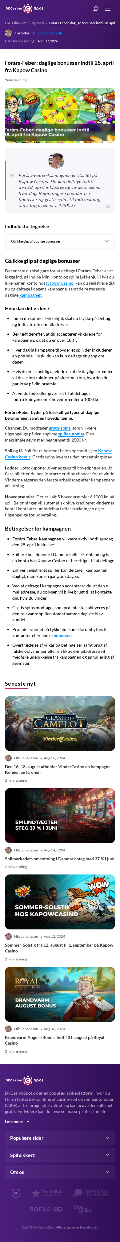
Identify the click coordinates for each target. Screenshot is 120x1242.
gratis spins (59, 427)
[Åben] (106, 241)
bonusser (62, 635)
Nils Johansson (45, 33)
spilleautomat (71, 433)
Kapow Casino (60, 283)
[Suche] (95, 9)
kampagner (30, 295)
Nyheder (37, 23)
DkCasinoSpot (15, 23)
